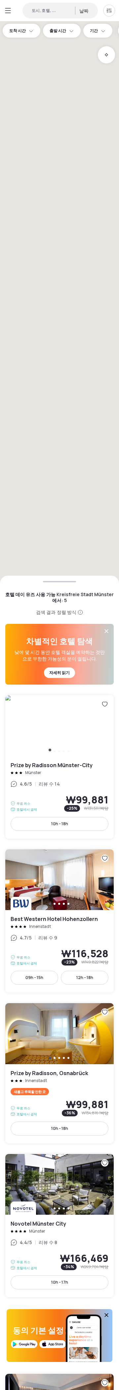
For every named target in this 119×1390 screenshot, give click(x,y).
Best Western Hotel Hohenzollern (59, 921)
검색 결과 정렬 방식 (56, 612)
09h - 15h (34, 977)
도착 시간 (17, 30)
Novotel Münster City (59, 1226)
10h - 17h (59, 1282)
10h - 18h (59, 824)
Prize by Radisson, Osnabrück (59, 1073)
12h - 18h (84, 977)
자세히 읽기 (59, 672)
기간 (94, 30)
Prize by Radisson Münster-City (59, 767)
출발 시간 (58, 30)
